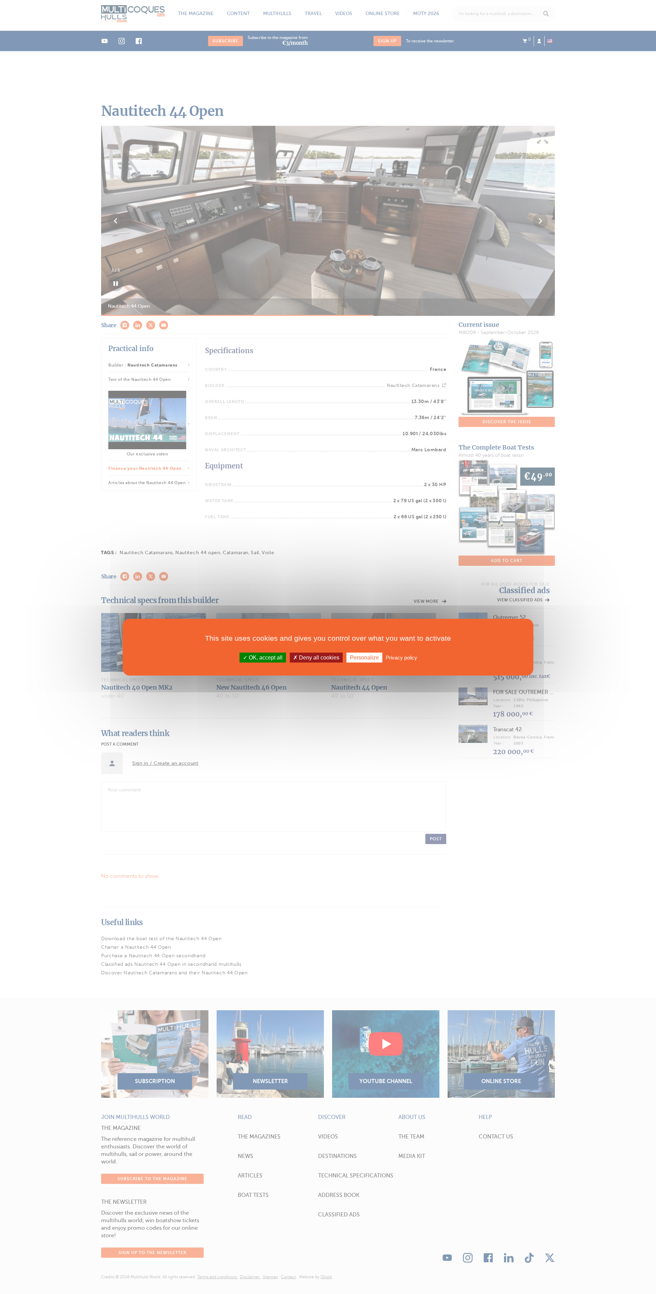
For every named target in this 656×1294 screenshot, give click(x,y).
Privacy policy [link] (401, 657)
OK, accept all (265, 657)
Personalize (364, 657)
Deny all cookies (318, 657)
